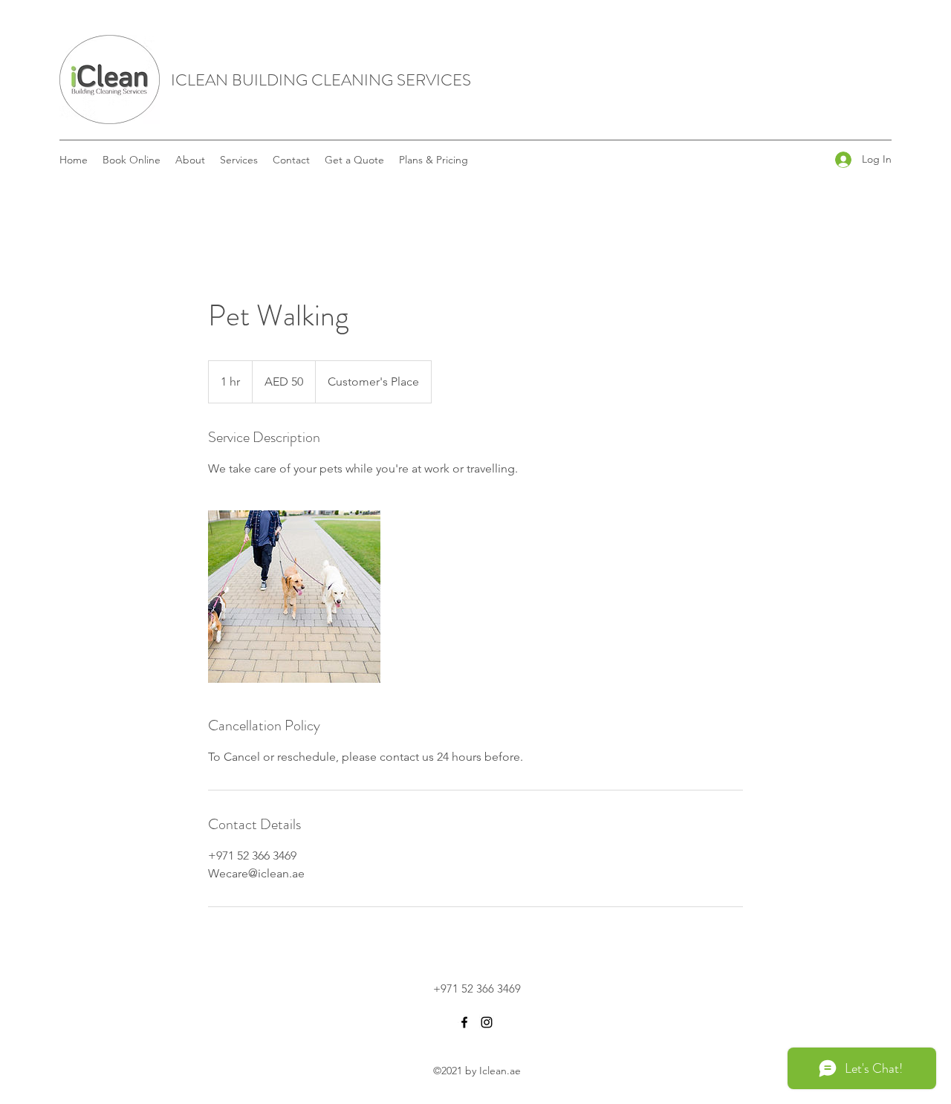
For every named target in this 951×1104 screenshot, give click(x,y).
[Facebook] (464, 1022)
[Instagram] (486, 1022)
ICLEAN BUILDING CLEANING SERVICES (321, 79)
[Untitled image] (294, 596)
